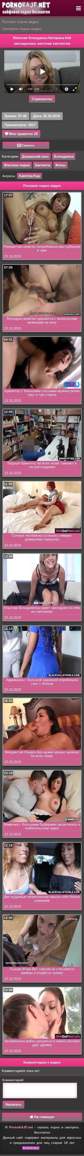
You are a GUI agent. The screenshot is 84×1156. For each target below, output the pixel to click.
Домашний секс (35, 156)
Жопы (60, 165)
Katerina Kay (29, 176)
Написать (13, 1104)
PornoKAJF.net (21, 1127)
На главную (43, 1117)
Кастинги (42, 165)
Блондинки (64, 156)
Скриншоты (42, 99)
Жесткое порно (17, 165)
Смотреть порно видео (22, 29)
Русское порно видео (20, 22)
